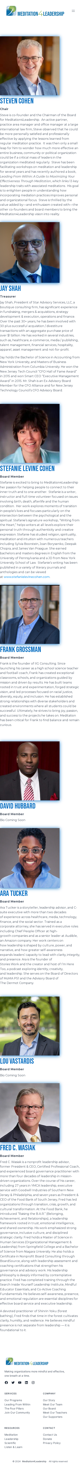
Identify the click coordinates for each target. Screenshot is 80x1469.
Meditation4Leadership (34, 1461)
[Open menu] (73, 11)
